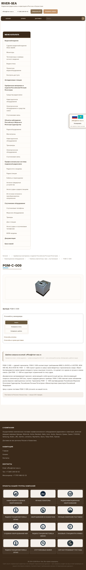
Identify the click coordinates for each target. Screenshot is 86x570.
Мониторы (10, 52)
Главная (5, 451)
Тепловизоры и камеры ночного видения (14, 58)
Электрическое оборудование (12, 151)
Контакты (6, 458)
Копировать (77, 123)
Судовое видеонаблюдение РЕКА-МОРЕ (16, 47)
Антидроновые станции (13, 80)
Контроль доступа (12, 75)
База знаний (9, 244)
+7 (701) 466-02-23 (20, 475)
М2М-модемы (11, 233)
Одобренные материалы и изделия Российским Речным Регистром (15, 88)
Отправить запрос (50, 11)
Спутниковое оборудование (15, 203)
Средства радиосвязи (14, 95)
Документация (10, 238)
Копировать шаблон (16, 331)
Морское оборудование (15, 213)
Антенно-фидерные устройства (13, 184)
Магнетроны (11, 134)
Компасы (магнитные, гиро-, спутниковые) (44, 259)
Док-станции (11, 222)
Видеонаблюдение (11, 41)
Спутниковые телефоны (15, 208)
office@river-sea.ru (8, 11)
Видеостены (11, 64)
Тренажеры (10, 145)
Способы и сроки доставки (14, 340)
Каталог (8, 18)
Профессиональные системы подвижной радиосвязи (15, 163)
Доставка (38, 18)
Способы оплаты (10, 337)
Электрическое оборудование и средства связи (15, 108)
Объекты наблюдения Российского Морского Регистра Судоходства (13, 122)
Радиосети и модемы (14, 169)
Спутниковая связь (13, 115)
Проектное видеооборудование (13, 69)
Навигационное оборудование (12, 100)
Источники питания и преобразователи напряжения (14, 196)
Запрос (16, 322)
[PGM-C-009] (43, 288)
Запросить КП (36, 11)
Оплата (23, 18)
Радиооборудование (13, 129)
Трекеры (9, 217)
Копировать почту (16, 326)
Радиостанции (11, 173)
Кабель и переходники (14, 178)
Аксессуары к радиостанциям (17, 189)
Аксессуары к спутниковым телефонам (16, 228)
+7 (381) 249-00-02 (22, 11)
